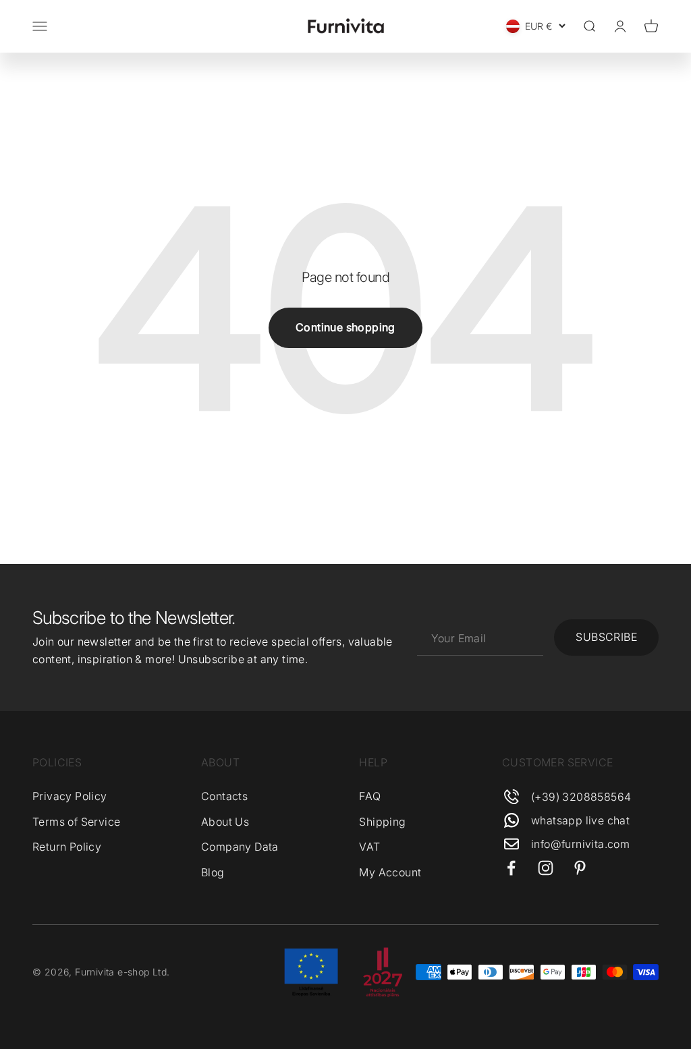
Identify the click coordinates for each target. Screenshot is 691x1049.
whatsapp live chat (580, 820)
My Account (390, 872)
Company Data (240, 846)
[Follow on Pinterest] (580, 868)
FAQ (370, 796)
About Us (225, 821)
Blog (213, 872)
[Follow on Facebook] (511, 868)
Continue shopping (345, 327)
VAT (369, 846)
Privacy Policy (69, 796)
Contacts (224, 796)
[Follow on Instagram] (545, 868)
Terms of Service (76, 821)
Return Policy (66, 846)
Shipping (382, 821)
